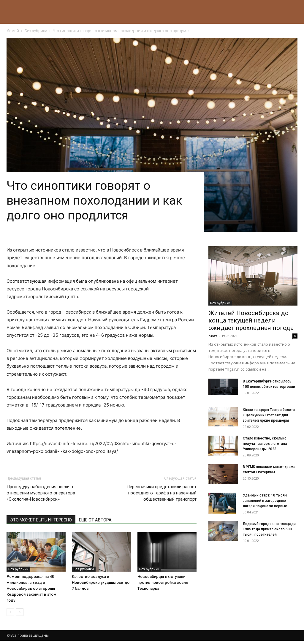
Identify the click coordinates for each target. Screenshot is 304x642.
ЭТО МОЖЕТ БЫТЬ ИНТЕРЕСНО (41, 520)
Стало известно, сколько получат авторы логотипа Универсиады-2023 (265, 443)
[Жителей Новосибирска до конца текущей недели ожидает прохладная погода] (252, 276)
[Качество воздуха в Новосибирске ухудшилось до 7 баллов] (101, 552)
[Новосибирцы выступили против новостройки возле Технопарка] (167, 552)
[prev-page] (10, 612)
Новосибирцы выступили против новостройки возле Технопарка (162, 582)
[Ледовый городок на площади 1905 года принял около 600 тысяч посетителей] (223, 530)
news (212, 335)
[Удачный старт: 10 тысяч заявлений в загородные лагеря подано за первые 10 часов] (222, 503)
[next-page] (19, 612)
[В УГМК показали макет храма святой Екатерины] (223, 474)
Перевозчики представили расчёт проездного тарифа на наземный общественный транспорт (161, 493)
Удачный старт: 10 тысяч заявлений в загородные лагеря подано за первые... (266, 500)
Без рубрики (36, 30)
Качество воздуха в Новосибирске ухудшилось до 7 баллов (100, 582)
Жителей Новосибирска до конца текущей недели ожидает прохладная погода (251, 320)
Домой (13, 30)
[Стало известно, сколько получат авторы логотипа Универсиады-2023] (223, 446)
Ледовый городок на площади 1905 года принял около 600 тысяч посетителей (269, 529)
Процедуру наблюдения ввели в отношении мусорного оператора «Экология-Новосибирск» (41, 493)
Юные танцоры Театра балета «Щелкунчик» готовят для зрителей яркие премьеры (269, 415)
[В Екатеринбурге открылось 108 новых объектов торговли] (223, 387)
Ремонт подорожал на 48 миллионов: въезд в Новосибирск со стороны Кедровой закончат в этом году (31, 588)
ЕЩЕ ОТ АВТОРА (95, 520)
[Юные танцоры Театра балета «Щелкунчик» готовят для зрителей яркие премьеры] (223, 416)
